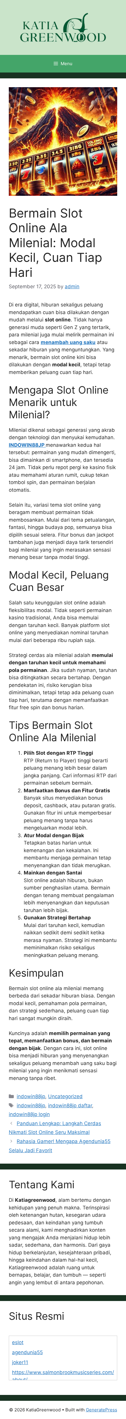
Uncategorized (65, 1096)
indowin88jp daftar (70, 1105)
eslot (17, 1342)
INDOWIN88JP (27, 445)
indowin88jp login (29, 1114)
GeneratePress (101, 1410)
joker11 (20, 1362)
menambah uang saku (68, 342)
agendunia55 (27, 1352)
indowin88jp (31, 1096)
